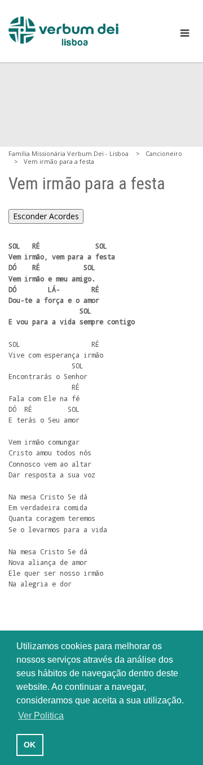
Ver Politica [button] (41, 715)
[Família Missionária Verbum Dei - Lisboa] (63, 31)
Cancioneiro (163, 153)
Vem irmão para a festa (59, 161)
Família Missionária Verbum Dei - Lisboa (68, 153)
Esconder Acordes (46, 216)
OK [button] (30, 744)
